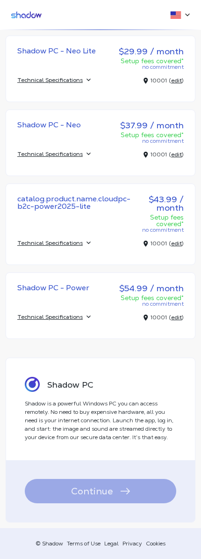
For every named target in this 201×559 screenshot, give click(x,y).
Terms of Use (83, 543)
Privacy (132, 543)
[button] (177, 15)
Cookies (155, 543)
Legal (111, 543)
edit (176, 80)
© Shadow (49, 543)
